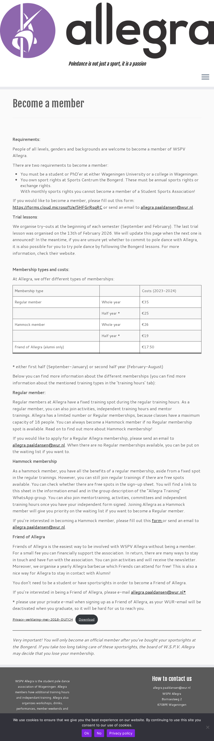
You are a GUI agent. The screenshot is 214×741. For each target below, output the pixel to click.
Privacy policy (120, 733)
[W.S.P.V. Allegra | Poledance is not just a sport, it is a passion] (107, 31)
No (99, 733)
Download (86, 619)
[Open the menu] (205, 77)
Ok (86, 733)
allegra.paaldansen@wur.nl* (158, 592)
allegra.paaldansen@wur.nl (167, 207)
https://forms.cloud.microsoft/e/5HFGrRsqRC (57, 207)
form (157, 520)
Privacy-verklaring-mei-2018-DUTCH (43, 619)
